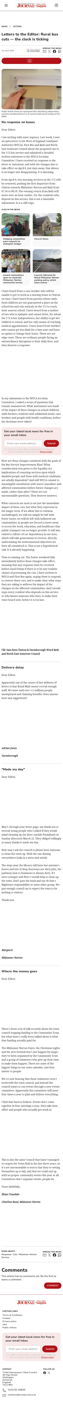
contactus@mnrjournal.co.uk (22, 1395)
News (4, 26)
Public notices (9, 1327)
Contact (6, 1318)
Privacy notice (46, 452)
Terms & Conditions (12, 1315)
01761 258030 (18, 1390)
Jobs (4, 1324)
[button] (6, 5)
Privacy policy (9, 1321)
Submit (51, 443)
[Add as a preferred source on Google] (33, 50)
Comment (52, 1285)
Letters (17, 26)
